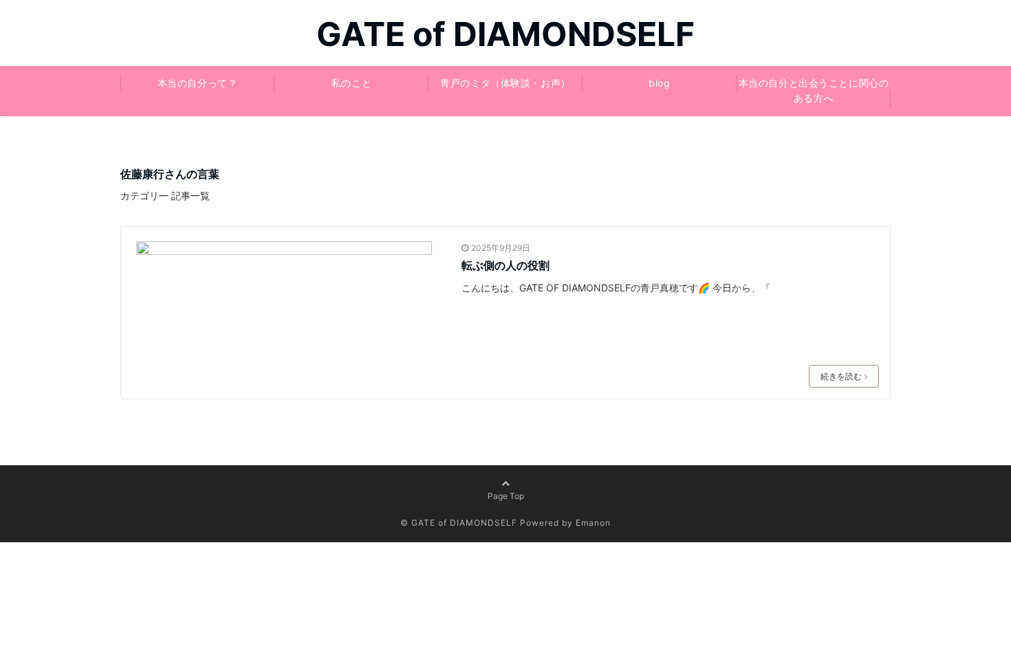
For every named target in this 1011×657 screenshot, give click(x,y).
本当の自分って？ (197, 83)
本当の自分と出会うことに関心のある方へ (814, 90)
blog (659, 83)
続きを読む (841, 376)
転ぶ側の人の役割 (505, 265)
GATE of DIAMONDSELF (505, 34)
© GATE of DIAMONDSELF (458, 522)
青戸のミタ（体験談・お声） (505, 83)
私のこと (351, 83)
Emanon (593, 522)
